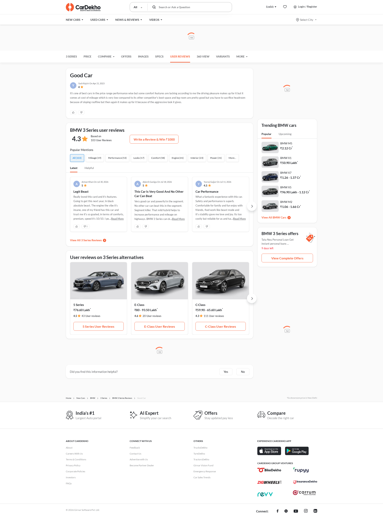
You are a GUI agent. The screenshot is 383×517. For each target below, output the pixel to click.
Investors (71, 477)
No (243, 371)
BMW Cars (279, 217)
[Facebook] (277, 511)
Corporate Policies (75, 471)
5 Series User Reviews (98, 326)
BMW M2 (286, 201)
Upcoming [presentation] (285, 134)
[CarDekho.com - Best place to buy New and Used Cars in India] (83, 7)
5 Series (78, 305)
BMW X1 (285, 158)
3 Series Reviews (91, 240)
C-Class (200, 305)
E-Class (139, 305)
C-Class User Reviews (220, 326)
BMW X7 (285, 172)
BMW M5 (286, 143)
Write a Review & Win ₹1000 (154, 139)
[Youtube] (296, 511)
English (270, 6)
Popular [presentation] (266, 134)
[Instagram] (306, 511)
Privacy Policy (73, 465)
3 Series (71, 56)
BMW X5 (285, 187)
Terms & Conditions (76, 459)
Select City (306, 19)
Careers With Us (74, 453)
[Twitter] (286, 511)
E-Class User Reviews (159, 326)
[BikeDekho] (269, 470)
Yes (226, 371)
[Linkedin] (315, 511)
